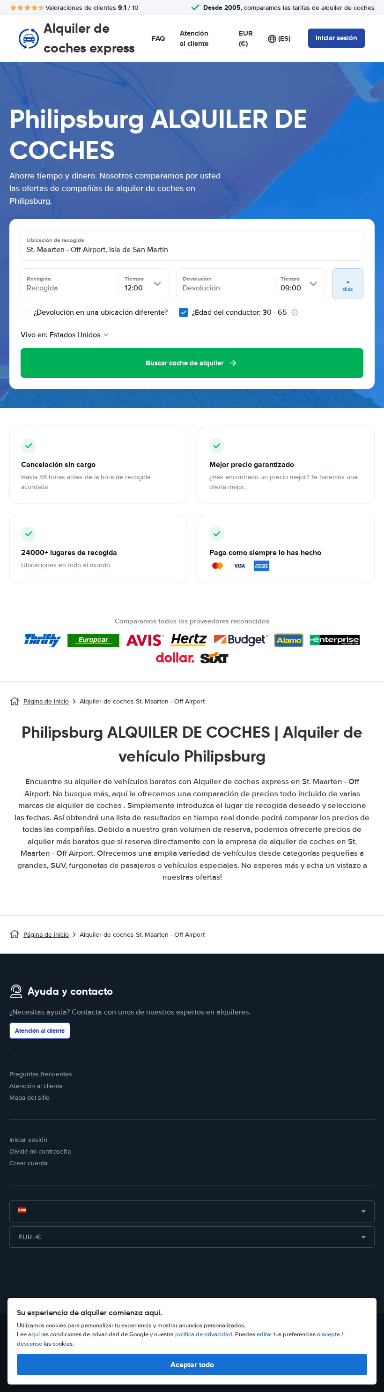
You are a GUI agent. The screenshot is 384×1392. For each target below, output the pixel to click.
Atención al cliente (194, 38)
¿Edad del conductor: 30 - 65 (239, 312)
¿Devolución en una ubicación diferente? (100, 312)
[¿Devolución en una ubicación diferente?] (25, 312)
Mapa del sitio (29, 1098)
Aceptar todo (192, 1364)
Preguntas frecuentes (40, 1074)
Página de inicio (46, 701)
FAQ (158, 38)
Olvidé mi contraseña (40, 1151)
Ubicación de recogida (55, 240)
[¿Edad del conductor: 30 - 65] (183, 312)
